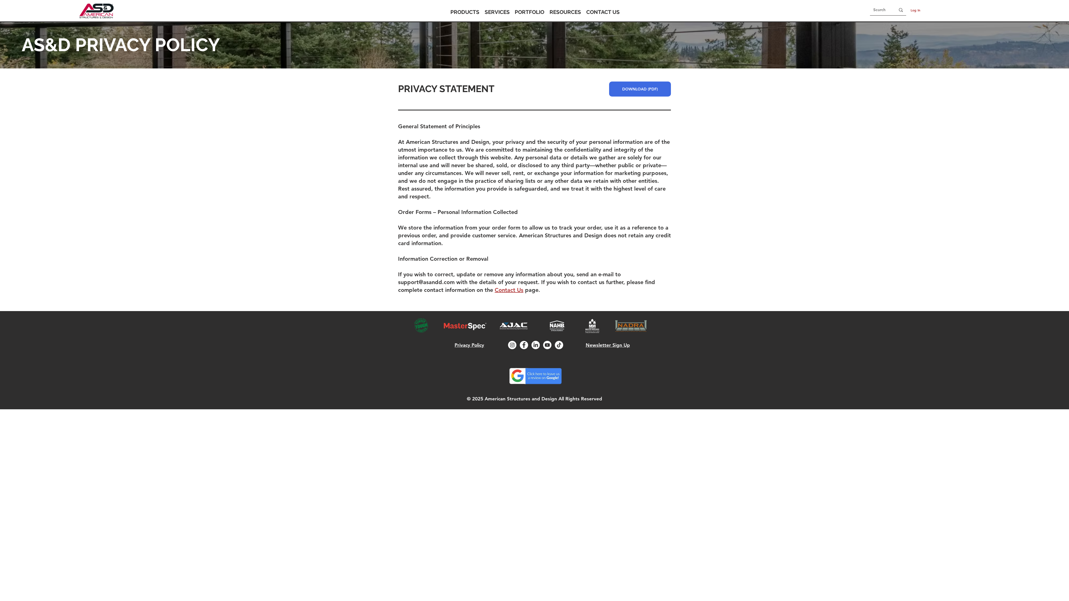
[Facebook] (524, 345)
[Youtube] (547, 345)
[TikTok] (559, 345)
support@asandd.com (426, 282)
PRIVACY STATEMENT (446, 88)
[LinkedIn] (535, 345)
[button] (465, 12)
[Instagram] (512, 345)
